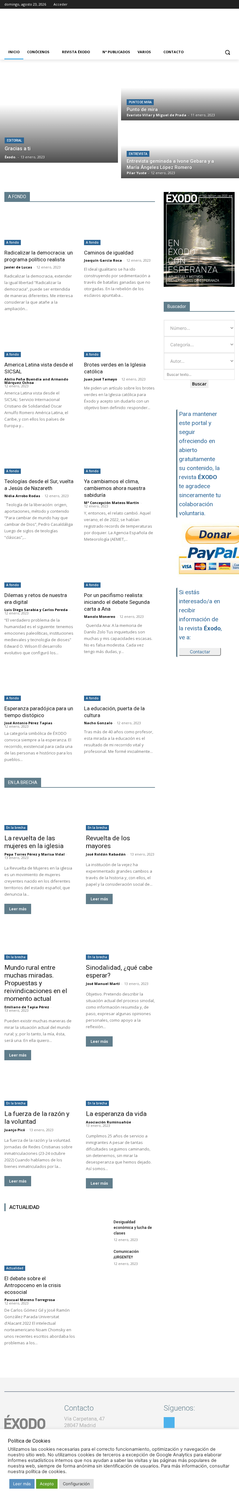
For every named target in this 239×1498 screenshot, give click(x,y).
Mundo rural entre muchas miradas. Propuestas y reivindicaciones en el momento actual (35, 983)
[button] (227, 52)
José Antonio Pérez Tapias (28, 723)
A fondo (12, 242)
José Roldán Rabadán (106, 854)
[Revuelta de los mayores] (120, 813)
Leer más (17, 909)
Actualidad (14, 1268)
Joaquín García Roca (103, 260)
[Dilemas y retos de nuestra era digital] (39, 570)
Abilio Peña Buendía (23, 379)
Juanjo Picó (14, 1129)
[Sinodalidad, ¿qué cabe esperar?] (120, 942)
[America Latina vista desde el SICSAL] (39, 339)
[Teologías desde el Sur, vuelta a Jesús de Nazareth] (39, 456)
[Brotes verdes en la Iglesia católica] (119, 339)
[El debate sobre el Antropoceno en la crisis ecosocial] (39, 1245)
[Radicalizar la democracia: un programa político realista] (39, 227)
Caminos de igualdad (109, 253)
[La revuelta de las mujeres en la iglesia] (38, 813)
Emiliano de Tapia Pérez (26, 1007)
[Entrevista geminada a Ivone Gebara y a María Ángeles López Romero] (180, 151)
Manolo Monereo (99, 616)
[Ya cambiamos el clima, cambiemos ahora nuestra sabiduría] (119, 456)
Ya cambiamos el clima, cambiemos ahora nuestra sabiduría (114, 488)
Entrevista (138, 154)
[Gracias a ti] (59, 114)
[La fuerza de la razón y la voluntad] (38, 1088)
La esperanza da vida (116, 1114)
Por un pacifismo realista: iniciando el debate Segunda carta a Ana (117, 602)
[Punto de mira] (180, 93)
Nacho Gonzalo (98, 723)
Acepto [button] (47, 1483)
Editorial (14, 140)
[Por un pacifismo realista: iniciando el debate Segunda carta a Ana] (119, 570)
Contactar (200, 651)
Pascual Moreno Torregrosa (29, 1299)
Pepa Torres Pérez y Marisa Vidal (34, 854)
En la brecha (16, 827)
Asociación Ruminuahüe (108, 1122)
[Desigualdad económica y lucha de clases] (96, 1228)
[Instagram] (214, 4)
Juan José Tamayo (100, 379)
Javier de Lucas (18, 267)
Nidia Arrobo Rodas (22, 495)
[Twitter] (222, 4)
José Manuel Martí (103, 983)
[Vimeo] (231, 4)
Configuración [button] (76, 1483)
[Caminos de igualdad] (119, 227)
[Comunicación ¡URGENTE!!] (96, 1257)
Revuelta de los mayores (108, 842)
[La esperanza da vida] (120, 1088)
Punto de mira (140, 102)
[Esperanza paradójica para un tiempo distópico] (39, 683)
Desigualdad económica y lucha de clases (133, 1227)
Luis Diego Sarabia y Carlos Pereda (36, 609)
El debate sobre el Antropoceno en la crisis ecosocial (32, 1285)
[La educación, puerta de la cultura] (119, 683)
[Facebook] (205, 4)
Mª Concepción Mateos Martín (111, 502)
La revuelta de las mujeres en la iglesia (33, 842)
